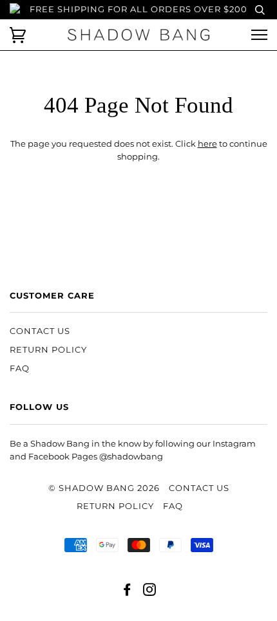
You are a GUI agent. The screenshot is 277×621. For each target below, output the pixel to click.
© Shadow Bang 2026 (104, 488)
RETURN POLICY (48, 350)
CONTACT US (40, 331)
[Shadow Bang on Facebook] (127, 592)
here (207, 144)
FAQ (20, 368)
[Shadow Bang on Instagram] (150, 592)
